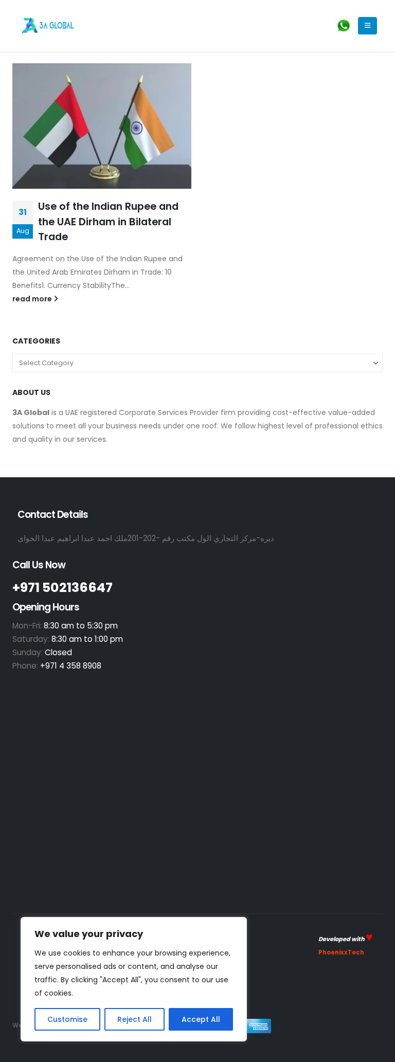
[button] (367, 25)
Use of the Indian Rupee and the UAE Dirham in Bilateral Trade (108, 221)
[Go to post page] (101, 126)
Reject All (134, 1019)
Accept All (201, 1019)
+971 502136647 (62, 587)
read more (32, 299)
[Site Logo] (48, 25)
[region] (134, 979)
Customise (67, 1019)
